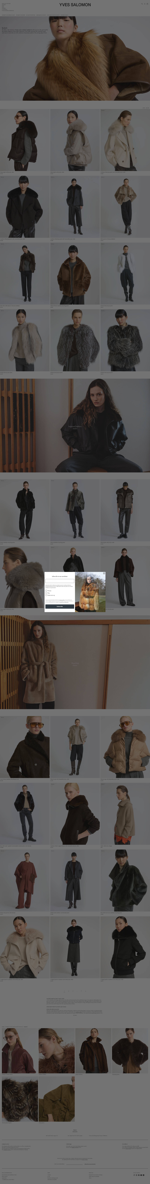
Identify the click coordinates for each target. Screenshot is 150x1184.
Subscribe (60, 606)
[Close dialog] (104, 573)
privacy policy (62, 600)
